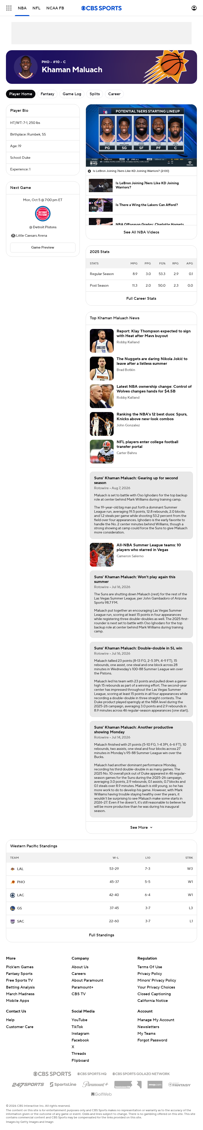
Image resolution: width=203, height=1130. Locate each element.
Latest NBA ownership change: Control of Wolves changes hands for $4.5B (154, 389)
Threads (79, 1053)
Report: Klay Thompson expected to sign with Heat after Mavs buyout (154, 333)
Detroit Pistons (44, 227)
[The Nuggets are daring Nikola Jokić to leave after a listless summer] (102, 368)
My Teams (146, 1033)
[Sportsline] (63, 1083)
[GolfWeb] (101, 1094)
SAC (20, 921)
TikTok (77, 1026)
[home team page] (43, 214)
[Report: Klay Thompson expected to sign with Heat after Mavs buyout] (102, 341)
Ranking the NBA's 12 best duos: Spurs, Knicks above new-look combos (152, 416)
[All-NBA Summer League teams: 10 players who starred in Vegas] (102, 555)
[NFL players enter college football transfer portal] (102, 451)
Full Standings (101, 935)
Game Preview (42, 247)
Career (114, 94)
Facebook (80, 1040)
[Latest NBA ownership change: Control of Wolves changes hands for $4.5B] (102, 396)
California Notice (152, 995)
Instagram (80, 1033)
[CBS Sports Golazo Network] (141, 1073)
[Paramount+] (95, 1083)
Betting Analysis (20, 987)
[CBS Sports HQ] (91, 1073)
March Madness (20, 994)
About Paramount (87, 980)
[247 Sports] (28, 1083)
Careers (79, 973)
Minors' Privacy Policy (156, 980)
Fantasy (47, 94)
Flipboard (80, 1060)
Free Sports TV (19, 980)
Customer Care (19, 1026)
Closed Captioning (154, 989)
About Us (80, 967)
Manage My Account (155, 1019)
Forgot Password (152, 1040)
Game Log (72, 94)
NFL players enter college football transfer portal (147, 444)
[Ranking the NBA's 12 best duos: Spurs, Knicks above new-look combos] (102, 424)
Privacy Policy (149, 973)
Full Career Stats (141, 298)
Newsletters (148, 1026)
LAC (20, 895)
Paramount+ (82, 987)
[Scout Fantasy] (179, 1084)
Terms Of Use (149, 967)
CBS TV (79, 994)
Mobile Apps (17, 1000)
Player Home (20, 94)
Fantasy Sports (19, 973)
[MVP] (155, 1082)
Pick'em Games (19, 967)
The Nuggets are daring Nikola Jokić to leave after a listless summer (152, 361)
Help (10, 1019)
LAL (20, 869)
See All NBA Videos (141, 232)
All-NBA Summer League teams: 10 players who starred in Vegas (149, 547)
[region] (141, 135)
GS (19, 908)
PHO (21, 882)
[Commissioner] (128, 1082)
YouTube (79, 1019)
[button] (9, 8)
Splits (95, 94)
